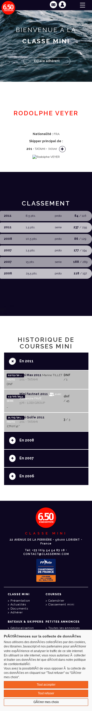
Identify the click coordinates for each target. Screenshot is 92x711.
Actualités (18, 604)
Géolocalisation (22, 628)
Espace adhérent (47, 61)
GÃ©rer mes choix (46, 702)
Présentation (20, 600)
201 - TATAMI (28, 379)
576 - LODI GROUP (32, 403)
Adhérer (16, 612)
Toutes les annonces (64, 628)
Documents (19, 608)
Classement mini (61, 604)
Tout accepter (46, 684)
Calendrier (56, 600)
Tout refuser (46, 693)
